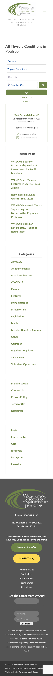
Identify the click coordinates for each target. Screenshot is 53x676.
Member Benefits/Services (26, 330)
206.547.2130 (31, 515)
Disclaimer (17, 410)
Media (14, 323)
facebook (16, 450)
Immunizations (19, 302)
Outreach (16, 343)
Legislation (17, 316)
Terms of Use (18, 403)
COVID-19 (17, 282)
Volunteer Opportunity (24, 364)
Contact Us (17, 390)
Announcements (20, 268)
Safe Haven (17, 357)
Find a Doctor (19, 436)
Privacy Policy (19, 397)
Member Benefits (26, 547)
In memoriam (18, 309)
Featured (16, 295)
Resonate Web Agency (29, 672)
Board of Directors (21, 275)
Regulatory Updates (22, 350)
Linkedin (16, 464)
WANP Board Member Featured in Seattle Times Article (25, 184)
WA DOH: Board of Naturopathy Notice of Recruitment (24, 227)
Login (14, 430)
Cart (13, 443)
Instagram (17, 457)
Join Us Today (26, 558)
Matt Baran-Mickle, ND (26, 115)
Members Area (19, 383)
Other (14, 336)
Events (15, 289)
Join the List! (26, 624)
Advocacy (16, 261)
